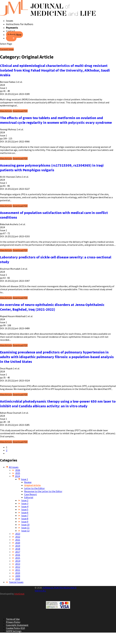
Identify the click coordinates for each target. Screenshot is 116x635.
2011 (17, 569)
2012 (17, 566)
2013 (17, 563)
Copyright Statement (17, 625)
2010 (17, 572)
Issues (9, 20)
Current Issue (7, 49)
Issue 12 (25, 530)
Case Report (30, 494)
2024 (17, 476)
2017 (17, 551)
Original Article (32, 485)
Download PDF (20, 110)
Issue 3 (24, 503)
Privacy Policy (13, 622)
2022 (17, 536)
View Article (6, 110)
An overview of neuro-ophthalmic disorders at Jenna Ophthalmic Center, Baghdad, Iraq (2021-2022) (52, 307)
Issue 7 (24, 515)
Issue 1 (24, 479)
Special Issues (16, 582)
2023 (17, 533)
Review (27, 482)
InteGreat (19, 593)
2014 (17, 560)
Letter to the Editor (34, 488)
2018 (17, 548)
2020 (17, 542)
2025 (17, 473)
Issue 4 (24, 506)
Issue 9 (24, 521)
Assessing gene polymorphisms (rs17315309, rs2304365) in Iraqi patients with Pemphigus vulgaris (52, 167)
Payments (12, 27)
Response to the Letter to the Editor (43, 491)
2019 (17, 545)
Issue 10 (25, 524)
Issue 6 (24, 512)
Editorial (28, 497)
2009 (17, 576)
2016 (17, 554)
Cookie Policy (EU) (15, 628)
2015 (17, 557)
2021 (17, 539)
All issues (13, 467)
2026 (17, 470)
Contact (10, 31)
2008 (17, 579)
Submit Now (14, 34)
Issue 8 (24, 518)
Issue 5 (24, 509)
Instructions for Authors (19, 24)
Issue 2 (24, 500)
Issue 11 (25, 527)
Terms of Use (13, 618)
